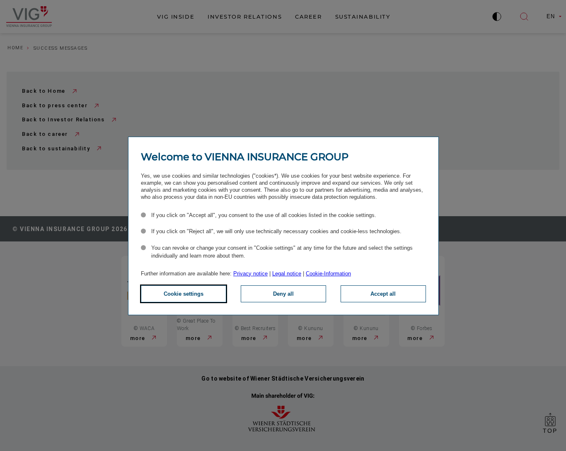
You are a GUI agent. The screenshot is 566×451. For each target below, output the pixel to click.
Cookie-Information (328, 273)
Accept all (383, 294)
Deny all (283, 294)
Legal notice (286, 273)
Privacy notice (250, 273)
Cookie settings (183, 294)
